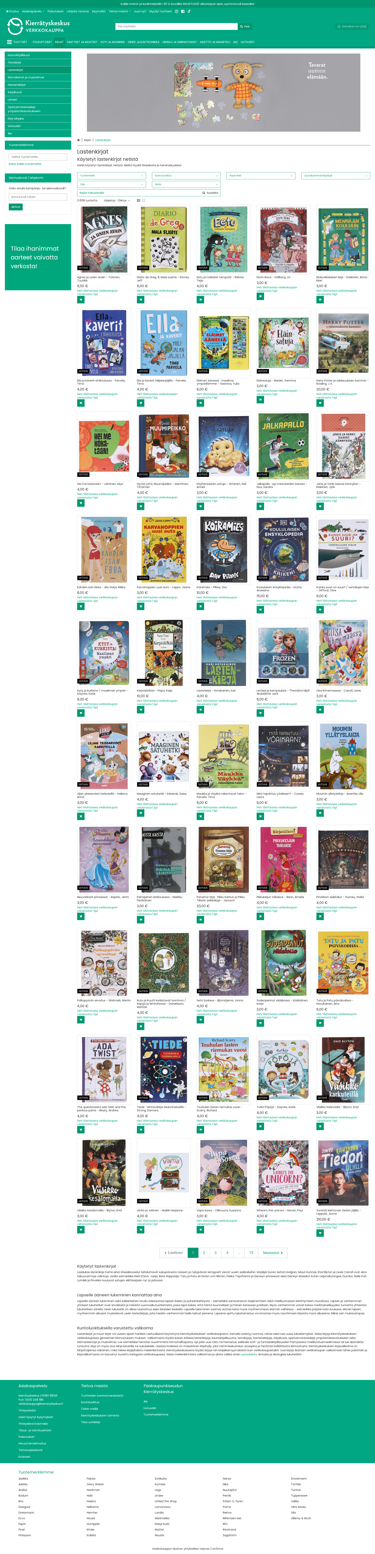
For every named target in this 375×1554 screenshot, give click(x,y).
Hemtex (92, 1513)
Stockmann (299, 1479)
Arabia (23, 1490)
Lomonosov (163, 1507)
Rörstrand (229, 1530)
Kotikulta (161, 1479)
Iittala (90, 1530)
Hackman (93, 1490)
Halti (90, 1496)
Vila (293, 1513)
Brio (21, 1501)
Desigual (24, 1507)
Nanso (227, 1479)
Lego (158, 1490)
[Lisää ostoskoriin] (81, 299)
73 (251, 1252)
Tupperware (299, 1496)
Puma (227, 1507)
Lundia (159, 1513)
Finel (22, 1530)
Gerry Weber (95, 1484)
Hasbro (91, 1501)
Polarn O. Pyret (233, 1501)
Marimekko (162, 1518)
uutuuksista (249, 1354)
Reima (227, 1513)
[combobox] (183, 26)
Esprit (22, 1524)
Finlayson (25, 1535)
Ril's (225, 1524)
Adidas (23, 1484)
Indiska (91, 1535)
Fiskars (91, 1479)
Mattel (159, 1530)
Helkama (93, 1507)
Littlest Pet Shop (166, 1501)
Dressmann (26, 1513)
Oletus (122, 200)
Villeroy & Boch (301, 1518)
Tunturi (296, 1490)
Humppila (93, 1524)
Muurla (159, 1535)
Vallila (295, 1501)
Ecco (22, 1518)
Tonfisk (296, 1484)
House (91, 1518)
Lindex (159, 1496)
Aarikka (23, 1479)
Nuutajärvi (230, 1490)
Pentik (227, 1496)
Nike (225, 1484)
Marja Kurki (162, 1524)
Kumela (160, 1484)
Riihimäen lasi (232, 1518)
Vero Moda (298, 1507)
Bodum (23, 1496)
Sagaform (230, 1535)
